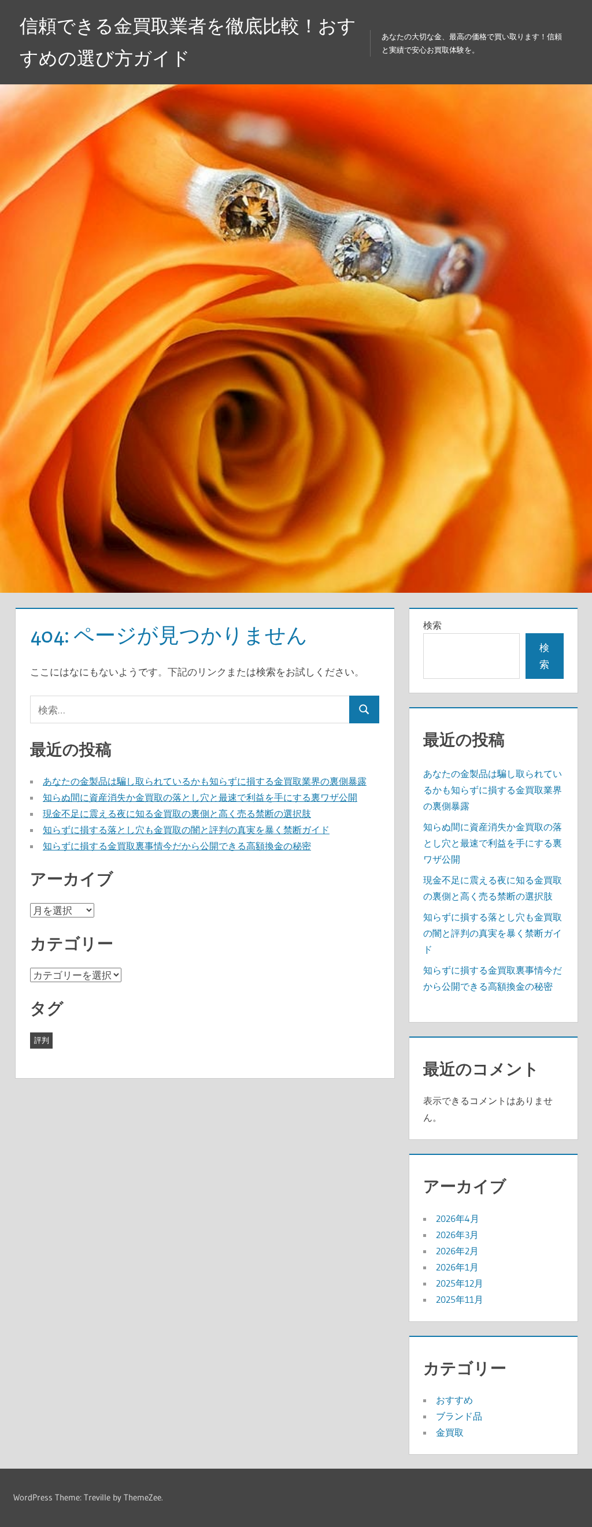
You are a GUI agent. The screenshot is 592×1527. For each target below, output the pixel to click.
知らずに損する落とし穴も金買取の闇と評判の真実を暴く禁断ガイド (186, 829)
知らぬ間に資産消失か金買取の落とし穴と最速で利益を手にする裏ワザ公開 (200, 797)
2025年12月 (459, 1283)
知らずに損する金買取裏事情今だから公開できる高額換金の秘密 (177, 846)
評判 (41, 1040)
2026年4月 (457, 1218)
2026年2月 (457, 1251)
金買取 (450, 1432)
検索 (432, 625)
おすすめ (454, 1400)
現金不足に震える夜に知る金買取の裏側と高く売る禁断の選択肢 (177, 813)
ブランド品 (459, 1416)
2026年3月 (457, 1234)
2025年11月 (459, 1299)
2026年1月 (457, 1267)
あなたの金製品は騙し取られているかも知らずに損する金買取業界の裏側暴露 (205, 781)
